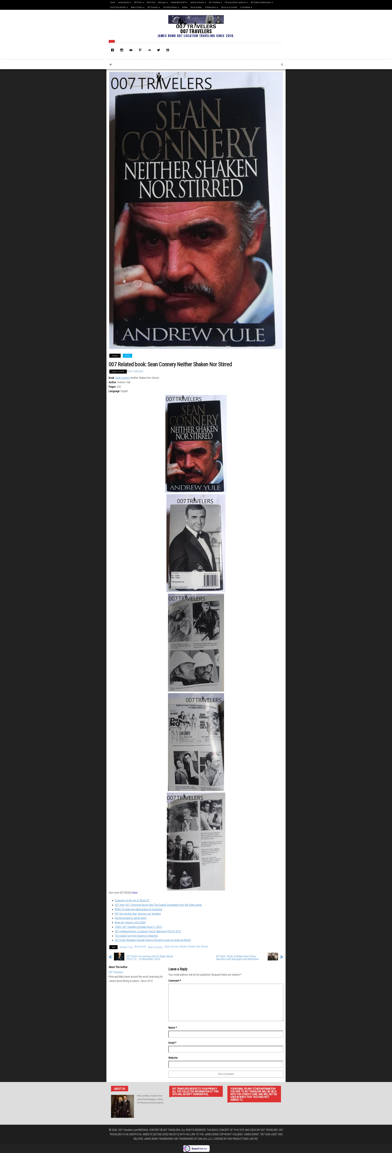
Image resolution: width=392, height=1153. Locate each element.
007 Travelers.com (128, 1129)
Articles (185, 7)
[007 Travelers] (110, 64)
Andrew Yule (125, 947)
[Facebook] (113, 50)
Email (172, 1042)
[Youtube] (168, 50)
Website (173, 1057)
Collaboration (211, 7)
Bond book (140, 946)
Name (172, 1027)
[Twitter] (159, 50)
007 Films (138, 2)
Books (127, 356)
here (135, 892)
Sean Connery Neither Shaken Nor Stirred (186, 946)
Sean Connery (122, 377)
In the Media (245, 7)
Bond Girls (151, 2)
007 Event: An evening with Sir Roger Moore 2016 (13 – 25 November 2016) (149, 957)
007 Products (152, 7)
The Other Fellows (170, 7)
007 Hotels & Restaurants (261, 2)
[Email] (131, 50)
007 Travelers (196, 31)
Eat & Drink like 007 (118, 7)
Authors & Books (197, 2)
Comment (174, 980)
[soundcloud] (150, 50)
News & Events (137, 7)
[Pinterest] (140, 50)
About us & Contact (229, 7)
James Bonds (124, 2)
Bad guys (162, 2)
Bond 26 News (196, 7)
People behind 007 (178, 2)
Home (112, 2)
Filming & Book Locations (235, 2)
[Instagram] (122, 50)
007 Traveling (214, 2)
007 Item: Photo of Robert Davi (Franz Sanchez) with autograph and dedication (237, 957)
